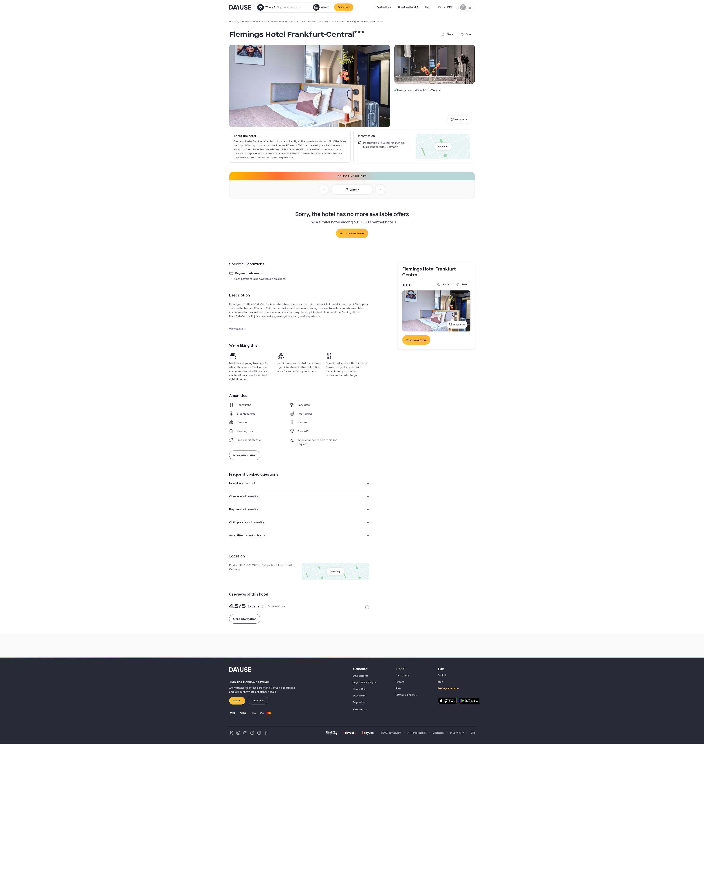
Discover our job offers (406, 694)
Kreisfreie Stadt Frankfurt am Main (286, 21)
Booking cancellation (448, 688)
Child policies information (247, 522)
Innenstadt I (337, 21)
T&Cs (472, 732)
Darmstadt (259, 21)
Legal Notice (438, 732)
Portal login (258, 700)
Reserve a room (416, 340)
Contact (442, 675)
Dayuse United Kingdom (365, 682)
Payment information (244, 509)
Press (398, 688)
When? (354, 190)
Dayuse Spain (360, 702)
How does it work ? (408, 7)
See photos (461, 119)
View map (443, 146)
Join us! (237, 700)
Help (427, 7)
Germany (234, 21)
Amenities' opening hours (247, 535)
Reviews (400, 681)
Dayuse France (360, 675)
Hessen (246, 21)
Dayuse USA (359, 689)
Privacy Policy (457, 732)
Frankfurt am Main (318, 21)
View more (236, 329)
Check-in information (244, 496)
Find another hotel (352, 233)
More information (244, 455)
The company (402, 675)
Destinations (384, 7)
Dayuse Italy (359, 695)
